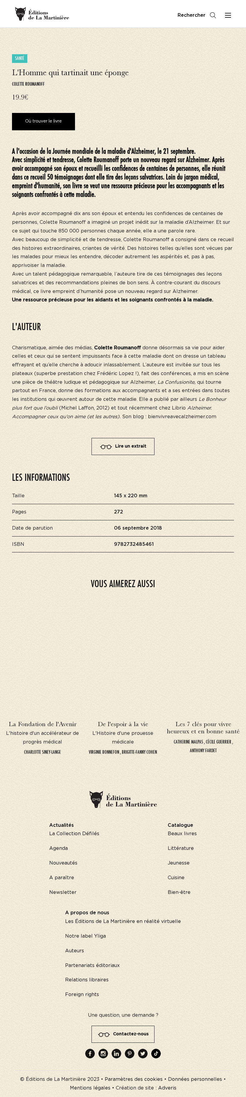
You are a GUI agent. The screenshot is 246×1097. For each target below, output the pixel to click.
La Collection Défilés (74, 833)
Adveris (167, 1088)
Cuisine (176, 877)
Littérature (181, 848)
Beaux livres (182, 833)
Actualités (61, 825)
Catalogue (180, 825)
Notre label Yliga (85, 936)
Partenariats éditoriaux (92, 965)
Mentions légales (90, 1088)
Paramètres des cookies (134, 1079)
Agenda (58, 848)
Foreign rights (82, 994)
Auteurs (74, 950)
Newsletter (62, 892)
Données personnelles (195, 1079)
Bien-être (179, 892)
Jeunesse (179, 863)
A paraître (61, 877)
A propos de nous (87, 912)
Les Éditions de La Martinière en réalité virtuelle (123, 921)
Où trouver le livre (43, 121)
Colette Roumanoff (28, 84)
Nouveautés (63, 863)
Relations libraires (87, 979)
